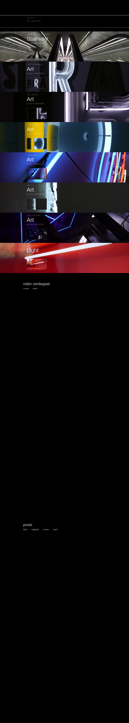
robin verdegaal (36, 284)
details (34, 95)
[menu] (4, 2)
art (28, 64)
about (35, 289)
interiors (45, 34)
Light (33, 250)
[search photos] (124, 2)
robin (31, 43)
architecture (33, 34)
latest (25, 529)
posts (27, 525)
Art (30, 69)
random (46, 529)
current (26, 289)
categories (35, 529)
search (55, 529)
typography (37, 64)
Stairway (37, 39)
